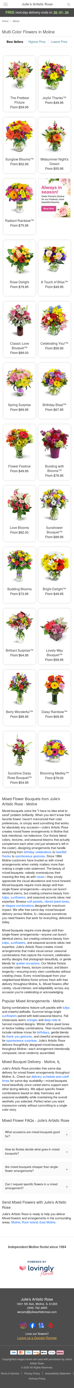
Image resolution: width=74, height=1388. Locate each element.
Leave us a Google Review (37, 1338)
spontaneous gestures (30, 856)
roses (40, 876)
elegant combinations (20, 905)
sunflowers (18, 897)
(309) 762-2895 (37, 1308)
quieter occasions (28, 963)
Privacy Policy (32, 1373)
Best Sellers (15, 42)
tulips (5, 897)
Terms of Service (10, 1373)
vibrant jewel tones (56, 901)
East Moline (47, 1222)
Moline (15, 1222)
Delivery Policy (37, 1378)
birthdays (43, 1032)
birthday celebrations (38, 852)
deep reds (51, 1020)
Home (5, 21)
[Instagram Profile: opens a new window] (23, 1325)
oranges (32, 1020)
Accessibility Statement (58, 1373)
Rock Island (30, 1222)
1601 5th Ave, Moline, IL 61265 (37, 1304)
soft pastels (35, 901)
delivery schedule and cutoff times (35, 1078)
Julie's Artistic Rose (37, 4)
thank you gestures (19, 1036)
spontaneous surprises (21, 1040)
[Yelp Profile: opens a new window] (50, 1325)
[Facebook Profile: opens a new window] (32, 1325)
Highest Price (37, 42)
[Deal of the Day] (54, 204)
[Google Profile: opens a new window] (41, 1325)
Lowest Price (59, 42)
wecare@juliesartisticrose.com (37, 1312)
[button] (65, 1379)
